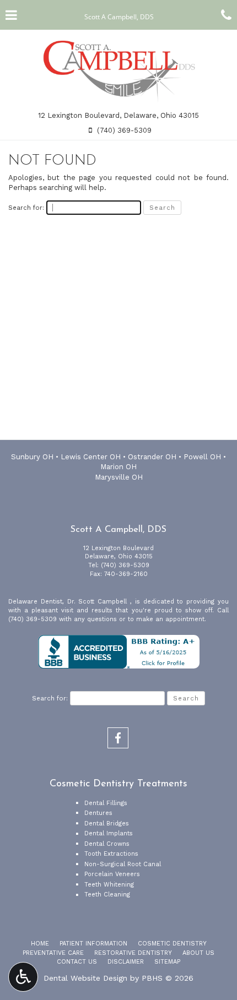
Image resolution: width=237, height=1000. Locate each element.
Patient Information (93, 943)
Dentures (98, 813)
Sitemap (167, 961)
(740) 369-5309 (125, 565)
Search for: (26, 207)
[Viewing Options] (23, 977)
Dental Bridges (106, 823)
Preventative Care (53, 952)
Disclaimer (125, 961)
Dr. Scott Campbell (98, 601)
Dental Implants (108, 833)
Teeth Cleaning (107, 894)
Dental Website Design (85, 978)
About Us (198, 952)
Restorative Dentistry (133, 952)
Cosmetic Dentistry (172, 943)
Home (40, 943)
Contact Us (77, 961)
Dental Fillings (105, 803)
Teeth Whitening (109, 884)
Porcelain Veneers (112, 874)
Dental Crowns (107, 843)
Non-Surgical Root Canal (122, 864)
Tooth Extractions (111, 853)
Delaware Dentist (35, 601)
